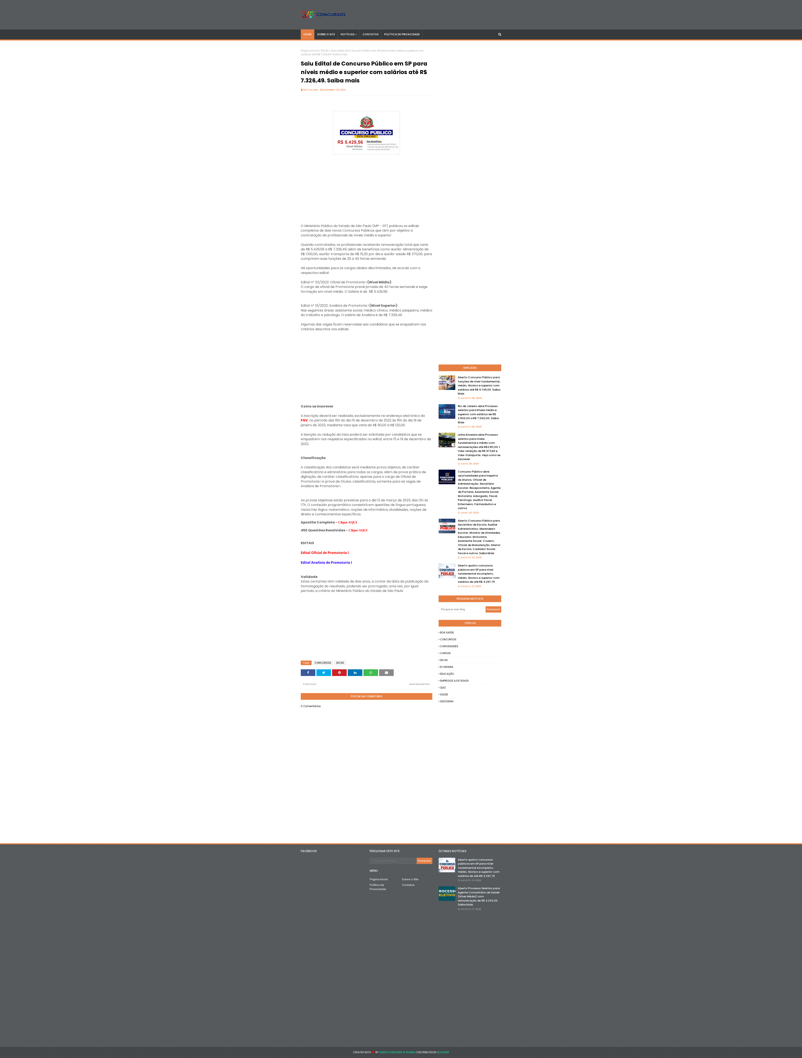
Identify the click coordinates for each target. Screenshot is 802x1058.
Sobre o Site (410, 879)
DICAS (325, 50)
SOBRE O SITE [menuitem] (326, 34)
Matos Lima (310, 89)
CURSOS (445, 653)
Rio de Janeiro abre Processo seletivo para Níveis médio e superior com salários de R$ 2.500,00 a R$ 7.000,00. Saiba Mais (478, 414)
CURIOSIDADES (449, 646)
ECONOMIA (446, 667)
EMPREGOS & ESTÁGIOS (454, 680)
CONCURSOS (323, 663)
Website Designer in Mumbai (397, 1052)
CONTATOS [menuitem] (370, 34)
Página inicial (309, 50)
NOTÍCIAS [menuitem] (347, 34)
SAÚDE (444, 694)
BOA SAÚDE (447, 632)
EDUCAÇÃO (447, 674)
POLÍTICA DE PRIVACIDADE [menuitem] (402, 34)
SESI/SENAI (446, 701)
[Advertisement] (366, 185)
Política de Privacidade (378, 887)
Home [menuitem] (307, 34)
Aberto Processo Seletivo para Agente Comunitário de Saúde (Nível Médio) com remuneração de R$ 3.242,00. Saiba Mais (479, 896)
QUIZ (443, 687)
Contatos (408, 885)
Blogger (443, 1052)
